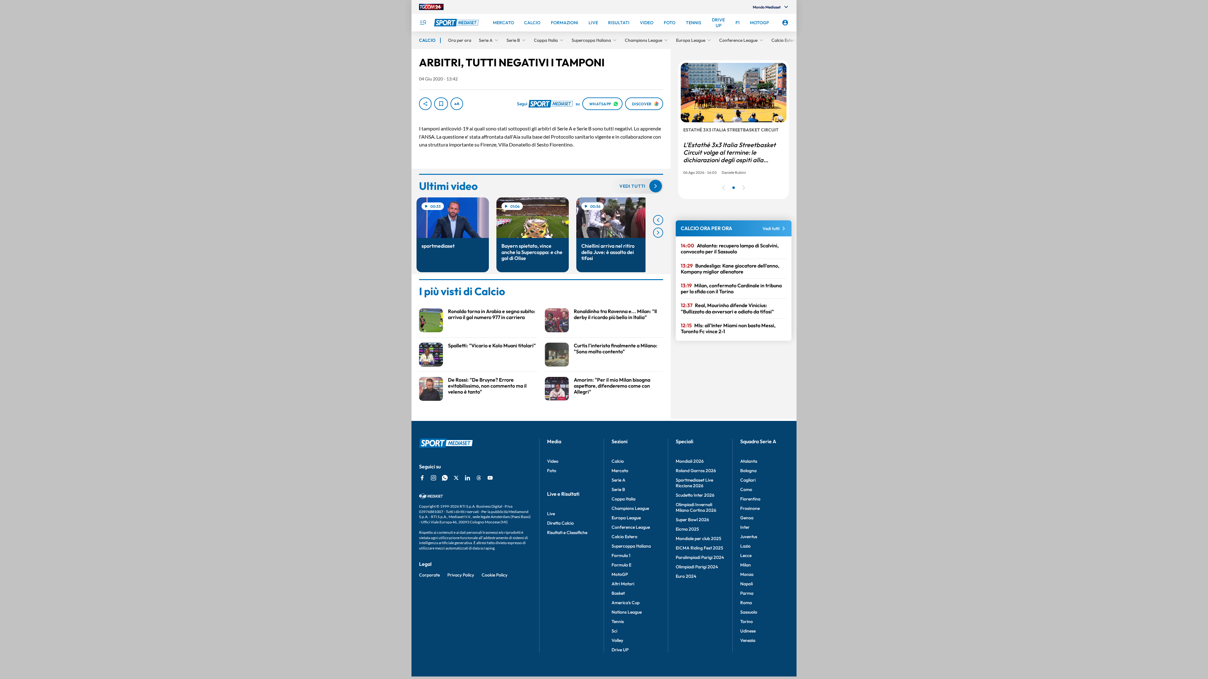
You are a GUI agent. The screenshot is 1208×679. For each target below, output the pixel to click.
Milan (745, 565)
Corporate (429, 575)
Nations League (627, 612)
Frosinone (750, 508)
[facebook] (422, 478)
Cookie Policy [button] (494, 575)
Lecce (746, 555)
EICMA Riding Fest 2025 (699, 548)
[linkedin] (467, 478)
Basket (618, 593)
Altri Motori (623, 584)
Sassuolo (748, 612)
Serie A (618, 480)
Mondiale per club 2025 (698, 538)
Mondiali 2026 (690, 461)
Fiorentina (750, 499)
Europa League (626, 518)
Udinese (748, 631)
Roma (746, 602)
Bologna (748, 470)
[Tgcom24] (431, 7)
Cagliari (748, 480)
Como (746, 489)
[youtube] (490, 478)
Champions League (630, 508)
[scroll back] (658, 220)
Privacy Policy (460, 575)
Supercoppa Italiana (631, 546)
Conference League (631, 527)
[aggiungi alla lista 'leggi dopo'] (441, 103)
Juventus (748, 536)
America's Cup (626, 602)
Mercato (620, 470)
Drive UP (620, 650)
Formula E (621, 565)
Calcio (618, 461)
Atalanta (748, 461)
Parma (746, 593)
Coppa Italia (623, 499)
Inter (745, 527)
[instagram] (433, 478)
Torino (746, 621)
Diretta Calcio (560, 523)
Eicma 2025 (687, 529)
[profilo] (785, 22)
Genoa (746, 518)
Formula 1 (621, 555)
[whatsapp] (445, 478)
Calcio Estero (624, 536)
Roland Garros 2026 (696, 470)
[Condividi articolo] (425, 103)
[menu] (422, 22)
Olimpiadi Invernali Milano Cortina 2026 (696, 507)
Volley (617, 640)
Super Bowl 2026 (692, 519)
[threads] (479, 478)
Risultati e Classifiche (567, 532)
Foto (551, 470)
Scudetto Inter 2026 (695, 495)
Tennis (618, 621)
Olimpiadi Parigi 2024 (697, 567)
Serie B (618, 489)
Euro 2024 (686, 576)
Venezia (747, 640)
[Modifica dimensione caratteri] (456, 103)
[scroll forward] (658, 233)
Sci (614, 631)
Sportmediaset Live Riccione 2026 (694, 483)
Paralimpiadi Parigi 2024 (700, 557)
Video (552, 461)
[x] (456, 478)
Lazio (745, 546)
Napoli (746, 584)
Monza (746, 574)
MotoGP (620, 574)
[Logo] (457, 22)
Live (551, 513)
